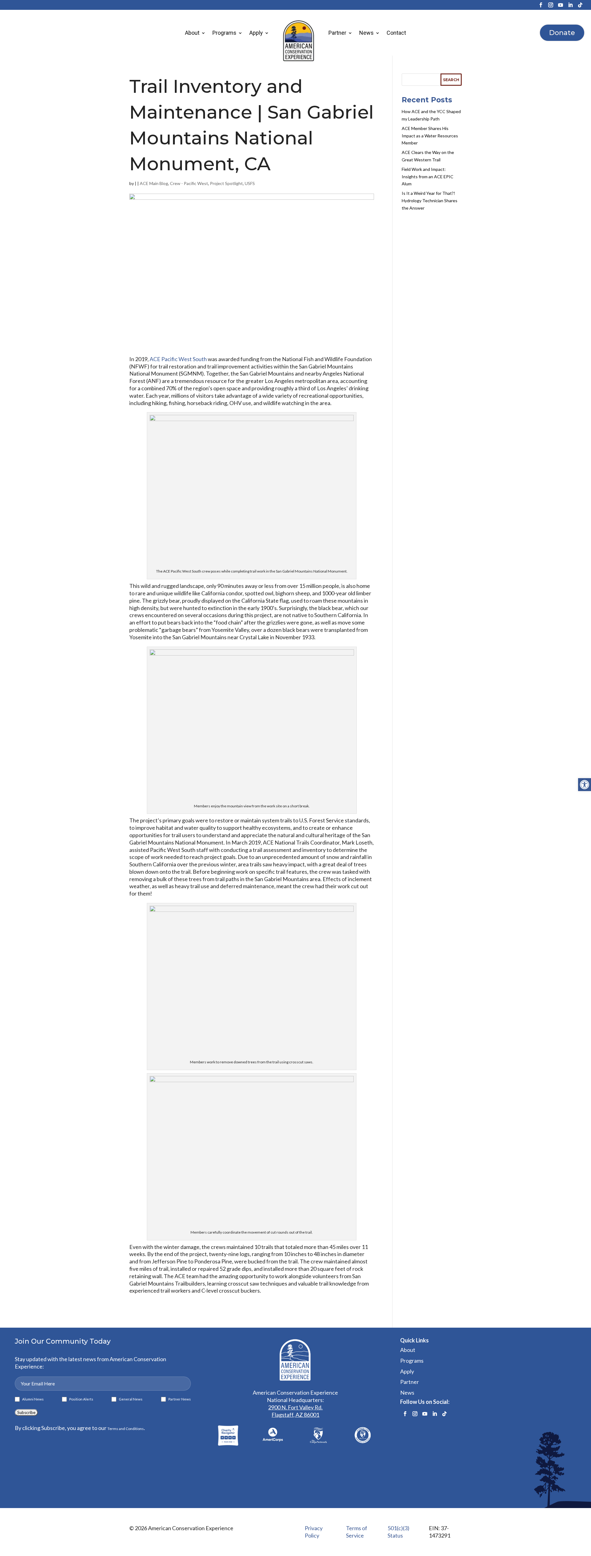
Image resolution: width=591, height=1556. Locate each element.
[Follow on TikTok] (580, 5)
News (366, 33)
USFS (250, 183)
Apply (256, 33)
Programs (224, 33)
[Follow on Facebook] (541, 5)
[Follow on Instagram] (551, 5)
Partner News (178, 1399)
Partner (337, 33)
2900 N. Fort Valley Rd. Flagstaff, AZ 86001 (295, 1411)
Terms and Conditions (125, 1428)
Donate (562, 33)
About (192, 33)
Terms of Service (356, 1532)
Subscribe (26, 1412)
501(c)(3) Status (398, 1532)
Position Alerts (80, 1399)
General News (129, 1399)
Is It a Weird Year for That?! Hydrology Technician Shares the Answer (429, 201)
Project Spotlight (226, 183)
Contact (396, 33)
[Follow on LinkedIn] (570, 5)
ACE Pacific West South (178, 359)
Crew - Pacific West (189, 183)
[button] (584, 784)
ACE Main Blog (154, 183)
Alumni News (31, 1399)
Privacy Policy (314, 1532)
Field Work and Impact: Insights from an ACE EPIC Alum (427, 177)
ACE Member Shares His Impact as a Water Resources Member (430, 136)
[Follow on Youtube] (560, 5)
